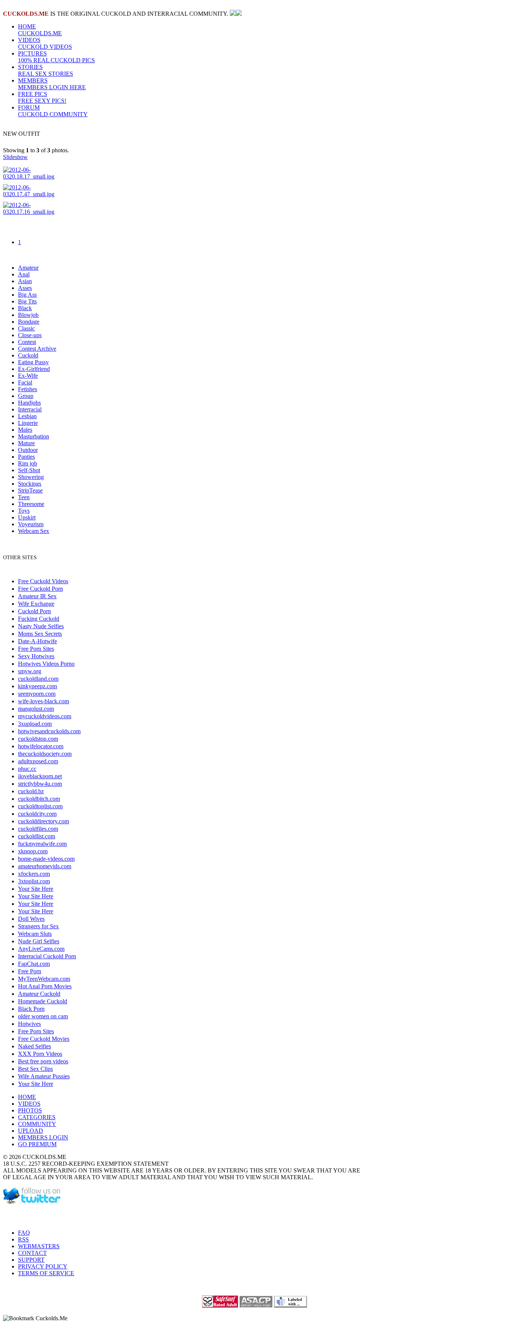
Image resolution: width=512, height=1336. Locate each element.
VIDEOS (45, 43)
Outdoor (28, 450)
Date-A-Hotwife (37, 641)
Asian (25, 281)
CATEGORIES (36, 1117)
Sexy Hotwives (36, 656)
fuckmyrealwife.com (42, 844)
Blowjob (28, 315)
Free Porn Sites (36, 648)
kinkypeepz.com (37, 686)
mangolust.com (36, 709)
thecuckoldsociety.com (45, 754)
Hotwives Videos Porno (46, 663)
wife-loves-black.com (43, 701)
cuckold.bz (31, 791)
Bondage (28, 321)
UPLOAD (30, 1130)
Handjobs (29, 402)
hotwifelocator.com (40, 746)
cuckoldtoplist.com (40, 806)
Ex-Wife (28, 375)
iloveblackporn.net (40, 776)
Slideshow (15, 157)
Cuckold (28, 355)
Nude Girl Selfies (38, 941)
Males (25, 429)
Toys (24, 510)
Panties (26, 456)
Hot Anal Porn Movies (45, 986)
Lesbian (27, 416)
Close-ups (30, 335)
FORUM (53, 110)
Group (25, 396)
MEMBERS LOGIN (43, 1137)
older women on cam (43, 1016)
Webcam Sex (33, 531)
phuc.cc (27, 769)
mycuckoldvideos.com (44, 716)
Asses (25, 288)
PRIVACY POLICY (42, 1266)
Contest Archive (37, 348)
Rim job (27, 463)
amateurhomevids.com (44, 866)
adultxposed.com (38, 761)
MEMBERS (52, 83)
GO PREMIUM (37, 1144)
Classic (26, 328)
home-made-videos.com (46, 859)
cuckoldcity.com (37, 814)
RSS (23, 1239)
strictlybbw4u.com (40, 784)
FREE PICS (42, 97)
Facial (25, 382)
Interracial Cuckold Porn (47, 956)
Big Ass (27, 294)
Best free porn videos (43, 1061)
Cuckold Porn (34, 611)
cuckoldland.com (38, 679)
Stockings (29, 483)
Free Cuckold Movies (43, 1039)
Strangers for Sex (38, 926)
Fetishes (27, 389)
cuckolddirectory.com (43, 821)
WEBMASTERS (39, 1246)
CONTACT (32, 1253)
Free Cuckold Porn (40, 588)
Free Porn (29, 971)
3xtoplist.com (34, 881)
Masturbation (33, 436)
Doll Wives (31, 919)
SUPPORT (31, 1259)
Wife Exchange (36, 603)
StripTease (30, 490)
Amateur (28, 267)
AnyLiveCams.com (41, 949)
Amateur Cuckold (39, 994)
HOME (40, 29)
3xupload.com (35, 724)
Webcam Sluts (35, 934)
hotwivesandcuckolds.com (49, 731)
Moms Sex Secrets (40, 633)
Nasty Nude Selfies (41, 626)
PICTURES (56, 56)
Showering (31, 477)
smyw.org (29, 671)
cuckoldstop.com (38, 739)
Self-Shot (29, 470)
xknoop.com (33, 851)
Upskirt (27, 517)
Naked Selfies (34, 1046)
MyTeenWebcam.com (44, 979)
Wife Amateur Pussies (44, 1076)
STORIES (45, 70)
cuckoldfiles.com (38, 829)
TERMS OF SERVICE (46, 1273)
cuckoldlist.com (36, 836)
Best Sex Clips (35, 1069)
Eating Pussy (33, 362)
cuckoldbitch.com (39, 799)
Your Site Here (35, 889)
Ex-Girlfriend (34, 369)
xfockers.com (34, 874)
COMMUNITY (37, 1124)
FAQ (24, 1232)
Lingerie (28, 423)
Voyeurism (30, 524)
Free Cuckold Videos (43, 581)
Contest (27, 342)
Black (25, 308)
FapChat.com (34, 964)
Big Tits (27, 301)
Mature (26, 443)
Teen (24, 497)
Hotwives (29, 1024)
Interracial (30, 409)
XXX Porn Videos (40, 1054)
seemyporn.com (36, 694)
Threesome (31, 504)
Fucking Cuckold (38, 618)
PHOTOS (30, 1110)
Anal (24, 274)
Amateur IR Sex (37, 596)
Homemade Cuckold (42, 1001)
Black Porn (31, 1009)
